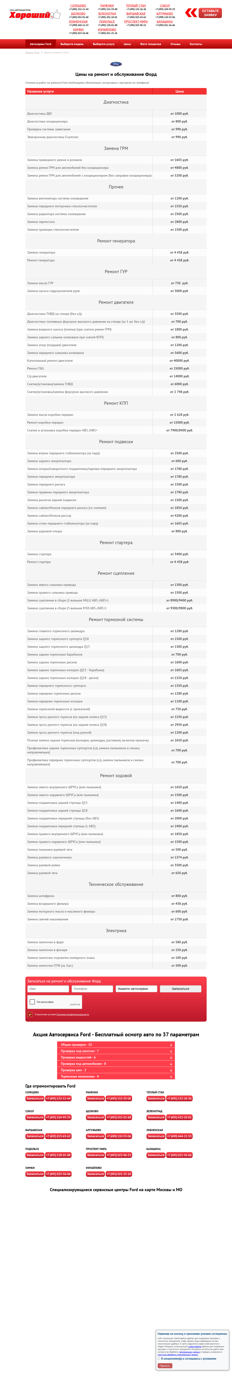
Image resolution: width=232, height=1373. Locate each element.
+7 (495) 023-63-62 (136, 17)
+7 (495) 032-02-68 (78, 17)
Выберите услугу (104, 44)
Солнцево (78, 6)
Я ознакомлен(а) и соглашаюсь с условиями (188, 1358)
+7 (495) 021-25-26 (107, 33)
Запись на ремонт (200, 13)
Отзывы (176, 44)
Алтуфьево (164, 14)
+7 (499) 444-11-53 (78, 25)
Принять (165, 1365)
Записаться (34, 1098)
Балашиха (165, 22)
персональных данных (189, 1351)
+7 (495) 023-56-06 (78, 33)
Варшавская (135, 14)
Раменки (107, 6)
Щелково (78, 14)
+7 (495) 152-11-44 (78, 9)
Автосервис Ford (40, 44)
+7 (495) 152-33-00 (107, 9)
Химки (78, 30)
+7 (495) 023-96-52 (136, 25)
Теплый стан (136, 6)
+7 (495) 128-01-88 (107, 25)
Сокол (165, 6)
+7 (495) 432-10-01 (107, 17)
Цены (127, 44)
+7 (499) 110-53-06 (165, 17)
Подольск (107, 22)
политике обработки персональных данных (178, 1354)
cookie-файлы (195, 1346)
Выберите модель (72, 44)
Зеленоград (107, 14)
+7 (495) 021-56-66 (165, 25)
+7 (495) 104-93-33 (165, 9)
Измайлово (107, 30)
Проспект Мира (136, 22)
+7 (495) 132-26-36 (136, 9)
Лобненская (78, 22)
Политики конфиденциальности (72, 1014)
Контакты (196, 44)
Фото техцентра (150, 44)
